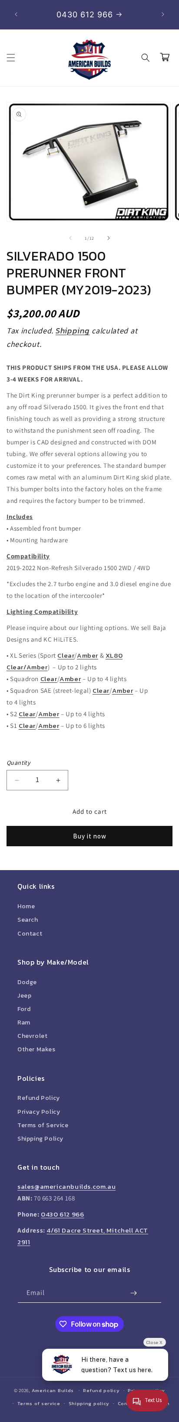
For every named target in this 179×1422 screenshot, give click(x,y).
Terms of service (38, 1403)
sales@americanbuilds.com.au (66, 1186)
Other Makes (36, 1049)
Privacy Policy (38, 1111)
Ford (23, 1009)
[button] (10, 57)
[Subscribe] (133, 1293)
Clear (65, 655)
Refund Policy (38, 1097)
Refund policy (101, 1390)
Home (26, 906)
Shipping (73, 330)
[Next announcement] (162, 14)
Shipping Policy (40, 1138)
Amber (87, 655)
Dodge (27, 982)
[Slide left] (70, 238)
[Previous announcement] (16, 14)
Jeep (24, 995)
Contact (29, 933)
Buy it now (89, 836)
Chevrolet (32, 1035)
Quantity (18, 762)
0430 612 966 (62, 1214)
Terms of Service (43, 1125)
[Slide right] (108, 238)
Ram (23, 1022)
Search (27, 919)
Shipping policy (89, 1403)
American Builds (53, 1390)
